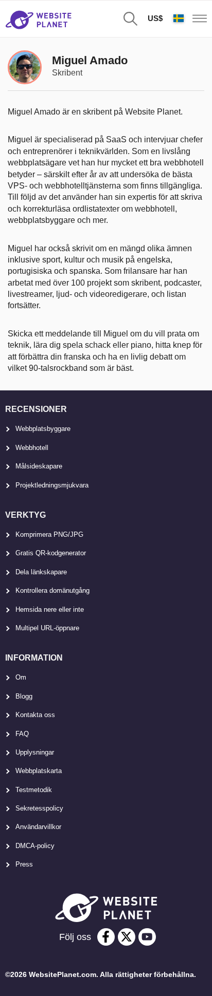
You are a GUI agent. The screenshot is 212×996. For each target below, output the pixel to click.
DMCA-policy (35, 846)
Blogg (23, 696)
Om (20, 677)
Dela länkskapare (41, 572)
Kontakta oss (35, 715)
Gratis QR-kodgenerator (50, 553)
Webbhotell (31, 448)
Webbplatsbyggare (42, 429)
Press (24, 864)
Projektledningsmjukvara (52, 485)
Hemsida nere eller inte (49, 609)
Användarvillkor (38, 827)
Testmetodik (33, 790)
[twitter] (126, 937)
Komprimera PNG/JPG (49, 534)
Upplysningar (34, 752)
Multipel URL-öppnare (47, 628)
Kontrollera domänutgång (52, 590)
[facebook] (106, 937)
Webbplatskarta (38, 771)
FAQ (22, 734)
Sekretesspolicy (39, 808)
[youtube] (147, 937)
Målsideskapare (38, 466)
